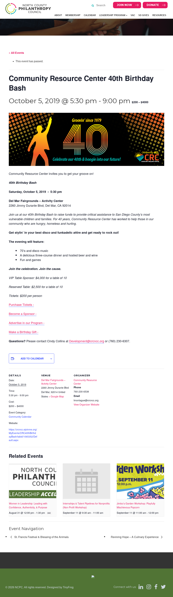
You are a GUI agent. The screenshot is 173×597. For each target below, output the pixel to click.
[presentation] (32, 481)
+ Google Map (56, 396)
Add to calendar (32, 358)
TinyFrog (68, 587)
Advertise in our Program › (26, 323)
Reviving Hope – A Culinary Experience (135, 537)
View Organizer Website (86, 404)
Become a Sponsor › (22, 313)
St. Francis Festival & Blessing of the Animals (41, 537)
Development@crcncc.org (86, 341)
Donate (153, 5)
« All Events (16, 53)
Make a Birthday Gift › (23, 332)
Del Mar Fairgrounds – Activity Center (53, 381)
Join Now (124, 5)
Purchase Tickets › (21, 304)
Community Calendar (20, 416)
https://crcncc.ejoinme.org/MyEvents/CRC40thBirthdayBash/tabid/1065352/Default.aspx (23, 435)
